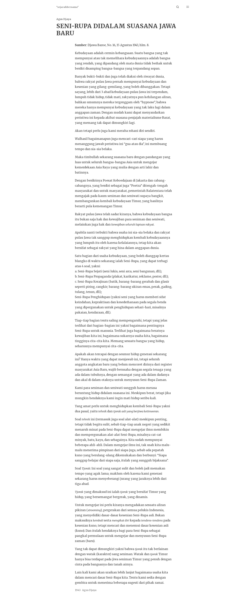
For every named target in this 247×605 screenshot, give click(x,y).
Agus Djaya (63, 19)
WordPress (97, 597)
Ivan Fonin (185, 597)
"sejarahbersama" (67, 7)
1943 (78, 590)
